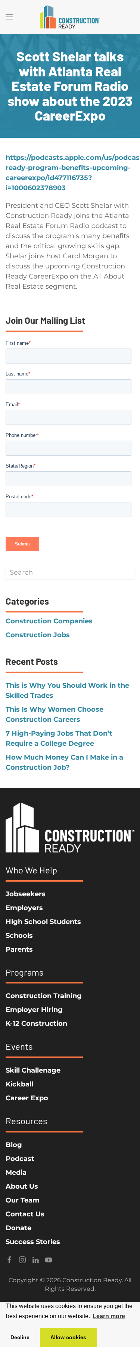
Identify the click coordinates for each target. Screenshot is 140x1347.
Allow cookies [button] (68, 1337)
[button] (9, 17)
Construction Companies (49, 621)
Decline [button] (19, 1337)
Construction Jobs (38, 635)
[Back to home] (70, 17)
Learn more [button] (109, 1316)
